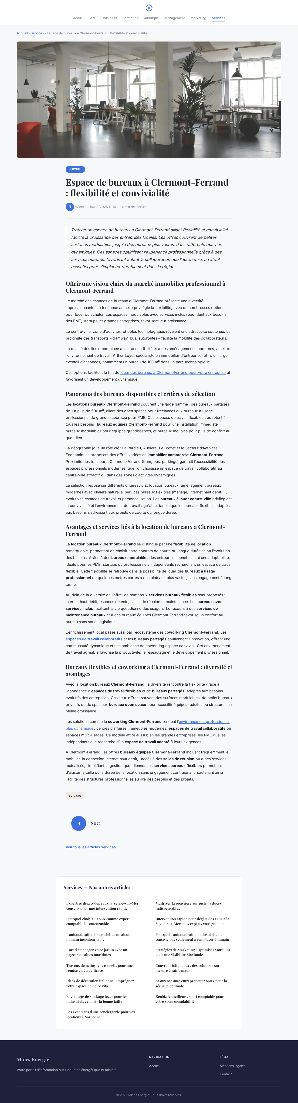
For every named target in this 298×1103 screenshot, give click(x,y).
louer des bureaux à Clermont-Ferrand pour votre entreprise (173, 372)
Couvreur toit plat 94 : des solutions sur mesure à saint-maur (188, 968)
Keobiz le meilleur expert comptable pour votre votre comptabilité (190, 999)
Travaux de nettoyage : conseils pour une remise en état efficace (99, 968)
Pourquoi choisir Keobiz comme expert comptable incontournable (98, 921)
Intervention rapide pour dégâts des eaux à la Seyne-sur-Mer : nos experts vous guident (192, 921)
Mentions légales (232, 1066)
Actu (93, 18)
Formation (131, 18)
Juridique (151, 18)
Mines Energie (33, 1059)
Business (110, 18)
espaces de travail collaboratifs (94, 639)
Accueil (79, 18)
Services (218, 18)
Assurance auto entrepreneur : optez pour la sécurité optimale (191, 983)
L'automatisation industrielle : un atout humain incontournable (97, 937)
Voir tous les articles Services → (93, 847)
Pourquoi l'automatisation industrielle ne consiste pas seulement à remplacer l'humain (192, 937)
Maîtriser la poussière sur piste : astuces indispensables (188, 905)
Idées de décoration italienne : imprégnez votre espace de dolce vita (100, 983)
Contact (226, 1074)
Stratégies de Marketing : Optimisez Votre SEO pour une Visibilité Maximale (194, 952)
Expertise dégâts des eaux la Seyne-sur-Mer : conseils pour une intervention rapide (103, 905)
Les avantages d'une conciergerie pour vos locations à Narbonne (100, 1014)
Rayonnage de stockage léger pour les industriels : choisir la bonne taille (96, 999)
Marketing (198, 18)
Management (174, 18)
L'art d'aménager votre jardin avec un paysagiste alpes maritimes (96, 952)
